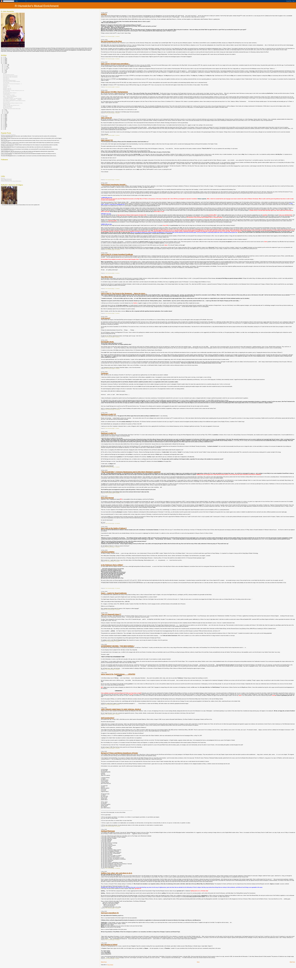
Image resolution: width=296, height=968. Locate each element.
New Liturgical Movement (6, 179)
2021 (3, 62)
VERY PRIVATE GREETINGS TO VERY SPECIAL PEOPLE (121, 709)
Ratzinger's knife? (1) (108, 433)
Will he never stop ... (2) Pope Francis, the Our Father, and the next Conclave (17, 152)
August (4, 69)
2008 (3, 126)
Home (198, 962)
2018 (3, 115)
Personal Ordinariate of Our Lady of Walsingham (11, 181)
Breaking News (4, 139)
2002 (3, 129)
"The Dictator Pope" (5, 141)
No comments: (117, 826)
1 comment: (117, 428)
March (4, 110)
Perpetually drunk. (107, 342)
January (5, 113)
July (4, 70)
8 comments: (117, 273)
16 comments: (117, 523)
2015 (3, 119)
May (4, 72)
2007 (3, 127)
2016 (3, 118)
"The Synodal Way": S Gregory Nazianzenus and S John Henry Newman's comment (130, 472)
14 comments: (117, 249)
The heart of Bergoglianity (6, 154)
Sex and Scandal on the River (111, 41)
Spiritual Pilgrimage (108, 831)
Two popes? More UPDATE (6, 137)
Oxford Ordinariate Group (6, 180)
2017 (3, 116)
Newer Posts (104, 962)
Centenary (104, 373)
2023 (3, 59)
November (5, 65)
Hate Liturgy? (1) (107, 140)
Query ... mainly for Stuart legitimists (114, 593)
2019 (3, 114)
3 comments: (117, 36)
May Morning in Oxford (109, 944)
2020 (3, 63)
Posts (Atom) (110, 964)
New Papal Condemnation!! (7, 145)
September (5, 67)
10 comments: (117, 409)
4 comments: (117, 112)
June (4, 71)
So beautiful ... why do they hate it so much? (10, 143)
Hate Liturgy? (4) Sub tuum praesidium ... (115, 63)
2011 (3, 123)
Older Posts (292, 962)
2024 (3, 58)
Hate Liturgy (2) (106, 118)
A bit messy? (105, 318)
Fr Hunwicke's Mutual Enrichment (36, 6)
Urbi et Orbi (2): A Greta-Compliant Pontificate (117, 254)
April (4, 109)
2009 (3, 125)
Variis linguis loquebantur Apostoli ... (114, 184)
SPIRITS (104, 14)
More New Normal (107, 498)
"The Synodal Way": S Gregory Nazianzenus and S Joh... (14, 90)
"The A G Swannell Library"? (111, 614)
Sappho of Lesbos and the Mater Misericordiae (12, 108)
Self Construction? (107, 718)
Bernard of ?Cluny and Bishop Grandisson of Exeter (119, 753)
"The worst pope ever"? (6, 148)
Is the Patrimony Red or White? (112, 565)
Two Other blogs (107, 277)
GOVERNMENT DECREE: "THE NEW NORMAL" (118, 646)
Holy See (3, 178)
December (5, 64)
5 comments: (117, 135)
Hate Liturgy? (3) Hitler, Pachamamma (114, 92)
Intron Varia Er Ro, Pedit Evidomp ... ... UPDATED (118, 674)
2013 (3, 121)
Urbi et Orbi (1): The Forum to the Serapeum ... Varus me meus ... (123, 293)
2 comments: (117, 179)
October (5, 66)
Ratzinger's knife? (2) (108, 414)
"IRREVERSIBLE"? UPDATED (7, 150)
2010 (3, 124)
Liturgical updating (107, 552)
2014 (3, 120)
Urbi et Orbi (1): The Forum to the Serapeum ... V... (12, 83)
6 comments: (117, 58)
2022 (3, 60)
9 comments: (117, 561)
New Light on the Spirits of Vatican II (113, 528)
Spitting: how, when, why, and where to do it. (116, 873)
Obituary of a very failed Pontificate (8, 134)
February (5, 112)
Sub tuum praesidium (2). (110, 913)
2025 (3, 57)
